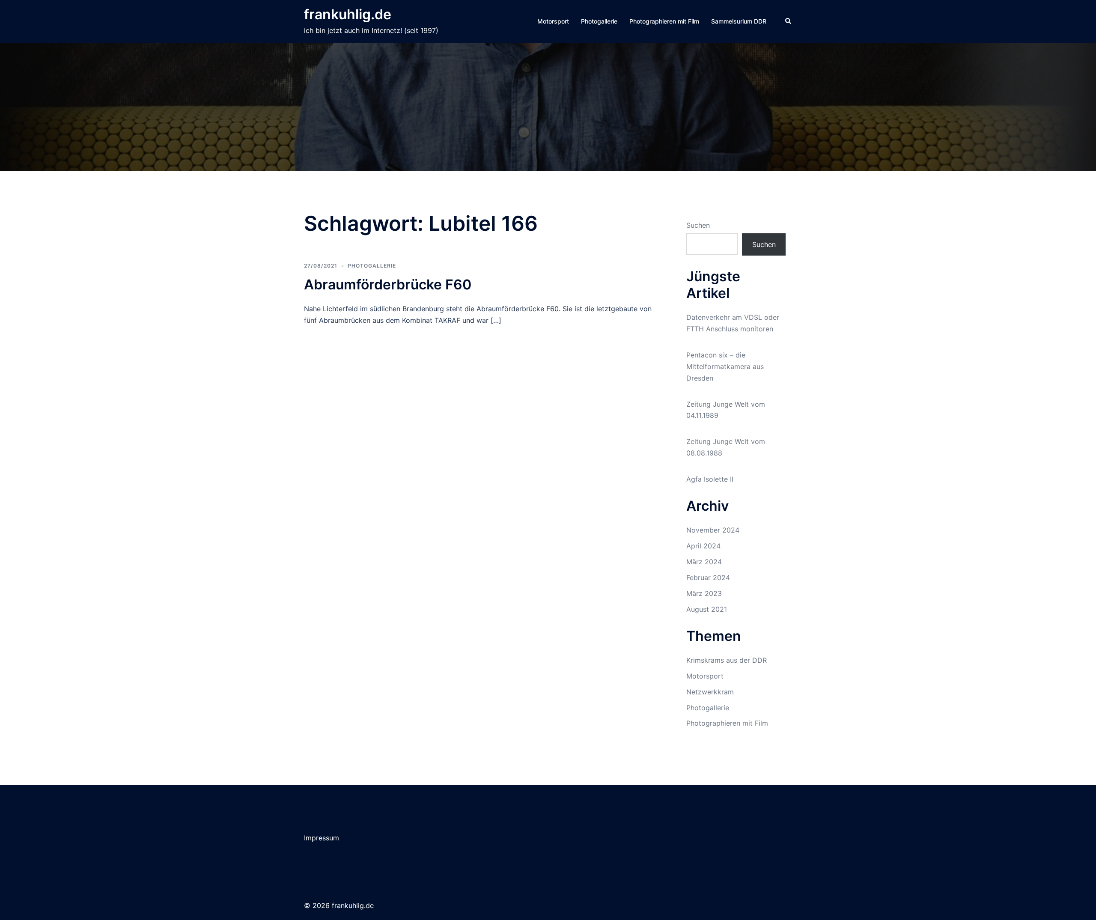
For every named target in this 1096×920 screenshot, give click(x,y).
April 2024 (703, 546)
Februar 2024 (708, 577)
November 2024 (712, 530)
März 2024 (704, 561)
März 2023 (704, 593)
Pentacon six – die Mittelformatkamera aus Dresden (725, 366)
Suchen (698, 225)
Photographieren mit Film (664, 21)
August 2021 (706, 609)
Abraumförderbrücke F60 (387, 284)
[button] (788, 21)
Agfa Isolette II (709, 479)
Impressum (321, 838)
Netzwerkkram (710, 692)
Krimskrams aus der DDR (726, 660)
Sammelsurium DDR (738, 21)
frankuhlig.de (347, 14)
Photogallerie (599, 21)
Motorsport (553, 21)
